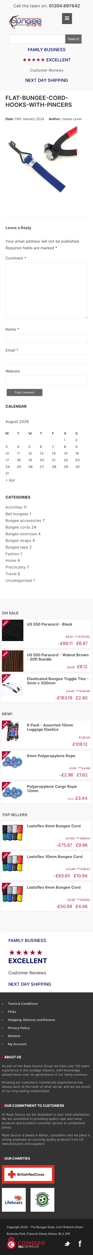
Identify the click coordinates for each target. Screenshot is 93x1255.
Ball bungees (16, 513)
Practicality (15, 567)
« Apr (10, 480)
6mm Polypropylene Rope (38, 756)
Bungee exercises (21, 533)
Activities (13, 507)
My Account (17, 1044)
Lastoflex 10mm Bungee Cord (42, 856)
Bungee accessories (23, 520)
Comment (15, 258)
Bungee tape (16, 547)
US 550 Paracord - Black (37, 624)
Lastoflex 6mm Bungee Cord (41, 887)
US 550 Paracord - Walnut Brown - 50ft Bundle (45, 657)
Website (12, 371)
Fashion (12, 553)
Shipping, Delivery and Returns (31, 1020)
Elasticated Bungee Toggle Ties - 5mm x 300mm (45, 681)
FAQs (12, 1012)
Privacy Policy (19, 1028)
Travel (10, 573)
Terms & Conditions (23, 1003)
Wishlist (14, 1036)
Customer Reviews (46, 70)
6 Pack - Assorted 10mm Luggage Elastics (37, 727)
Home (10, 560)
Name (12, 329)
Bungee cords (17, 527)
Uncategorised (18, 580)
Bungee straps (18, 540)
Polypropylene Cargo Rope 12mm (39, 788)
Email (11, 350)
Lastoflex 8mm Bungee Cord (54, 826)
